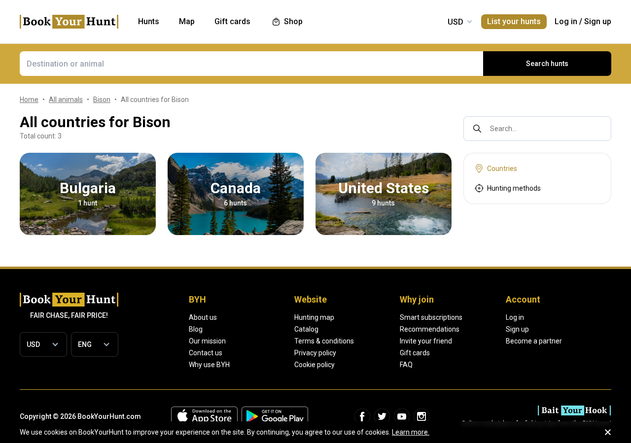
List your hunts (514, 21)
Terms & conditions (324, 341)
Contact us (205, 353)
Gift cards (415, 353)
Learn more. (410, 432)
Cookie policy (314, 365)
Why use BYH (209, 365)
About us (203, 317)
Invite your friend (426, 341)
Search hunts (547, 64)
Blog (196, 329)
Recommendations (429, 329)
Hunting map (314, 317)
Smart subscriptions (431, 317)
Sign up (597, 21)
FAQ (406, 365)
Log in (566, 21)
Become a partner (534, 341)
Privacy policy (315, 353)
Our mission (207, 341)
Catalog (306, 329)
